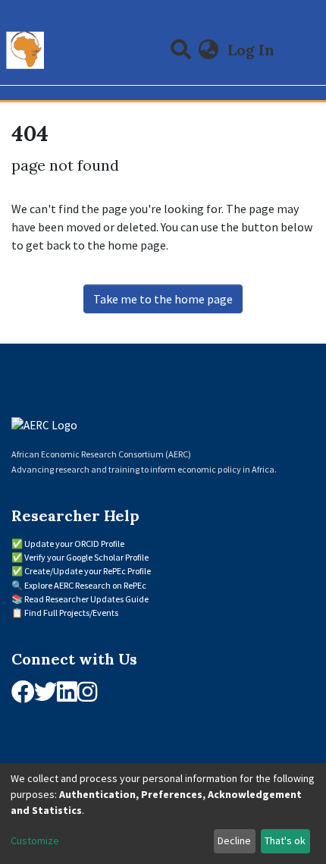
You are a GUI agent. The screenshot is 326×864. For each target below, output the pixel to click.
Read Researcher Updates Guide (86, 599)
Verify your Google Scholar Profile (86, 557)
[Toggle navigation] (305, 50)
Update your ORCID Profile (74, 543)
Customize (35, 840)
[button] (208, 50)
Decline (234, 840)
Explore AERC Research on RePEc (85, 585)
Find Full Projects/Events (71, 612)
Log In (252, 49)
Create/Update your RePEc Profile (87, 571)
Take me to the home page (163, 298)
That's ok (285, 840)
